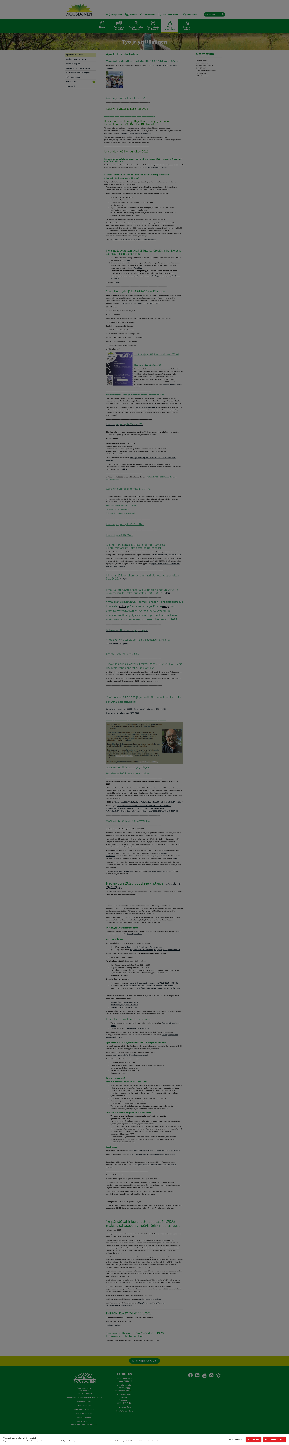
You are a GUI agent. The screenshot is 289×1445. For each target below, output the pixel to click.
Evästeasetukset (235, 1439)
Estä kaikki (253, 1439)
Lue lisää (155, 1441)
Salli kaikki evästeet (274, 1439)
